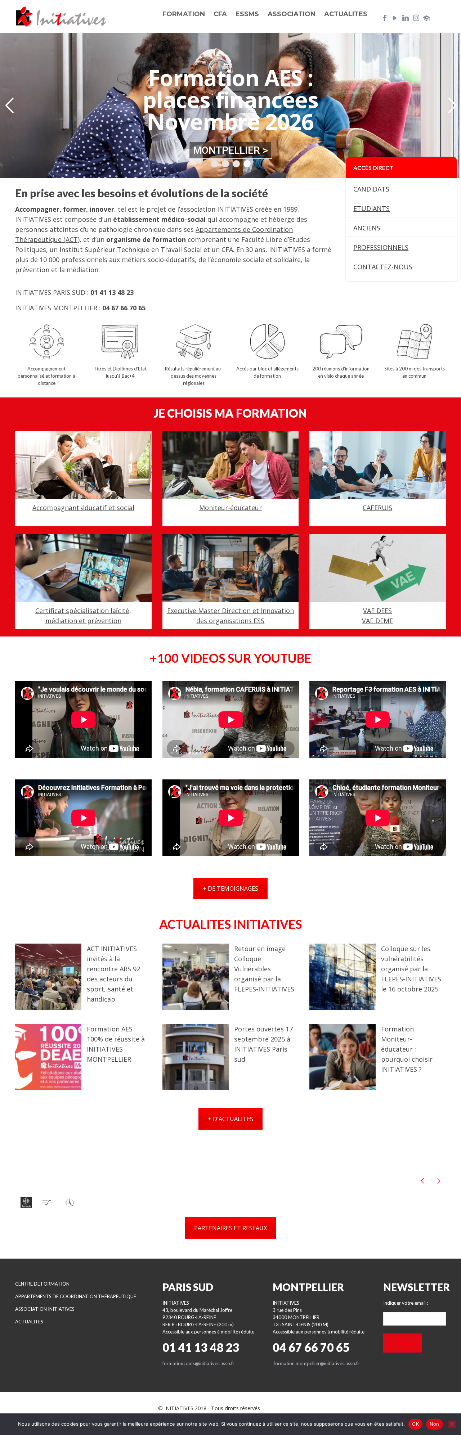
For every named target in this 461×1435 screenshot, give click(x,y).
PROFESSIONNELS (380, 247)
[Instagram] (416, 18)
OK (415, 1424)
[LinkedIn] (405, 18)
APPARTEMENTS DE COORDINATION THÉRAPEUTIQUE (75, 1296)
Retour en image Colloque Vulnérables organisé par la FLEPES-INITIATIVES (264, 968)
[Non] (452, 1424)
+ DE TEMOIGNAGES (230, 888)
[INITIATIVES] (61, 16)
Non (434, 1424)
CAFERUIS (378, 508)
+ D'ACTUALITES (230, 1119)
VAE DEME (377, 620)
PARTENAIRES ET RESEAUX (230, 1228)
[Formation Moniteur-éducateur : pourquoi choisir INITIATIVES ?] (342, 1057)
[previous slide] (422, 1180)
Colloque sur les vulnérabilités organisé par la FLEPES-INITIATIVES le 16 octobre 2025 (411, 968)
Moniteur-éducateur (230, 508)
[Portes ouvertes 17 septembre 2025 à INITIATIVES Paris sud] (195, 1057)
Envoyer (402, 1343)
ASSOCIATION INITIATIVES (45, 1309)
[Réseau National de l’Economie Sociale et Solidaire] (26, 1202)
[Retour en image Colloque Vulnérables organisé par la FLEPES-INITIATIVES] (195, 977)
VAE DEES (377, 610)
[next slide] (438, 1180)
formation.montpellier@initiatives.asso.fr (316, 1363)
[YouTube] (395, 18)
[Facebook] (384, 18)
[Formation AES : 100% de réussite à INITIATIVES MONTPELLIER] (48, 1057)
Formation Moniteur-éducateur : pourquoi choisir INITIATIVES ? (407, 1049)
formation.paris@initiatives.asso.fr (198, 1363)
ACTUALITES (29, 1321)
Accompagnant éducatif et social (83, 508)
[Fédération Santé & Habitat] (48, 1202)
